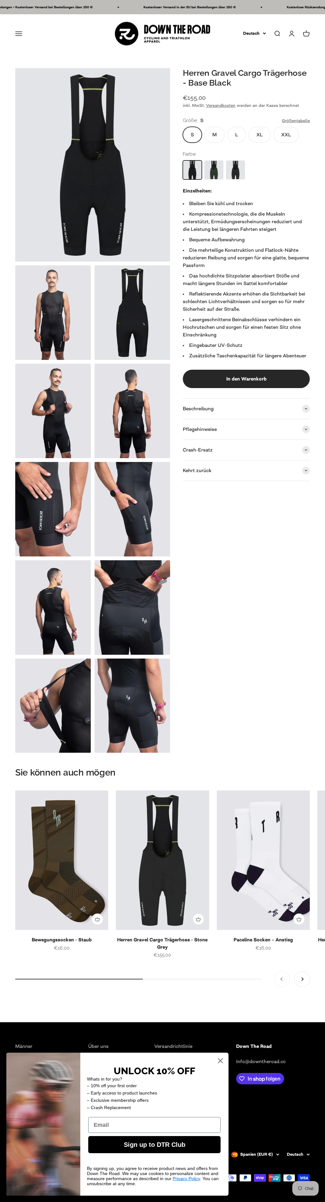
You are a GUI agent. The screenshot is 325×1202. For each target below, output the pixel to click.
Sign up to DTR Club (154, 1144)
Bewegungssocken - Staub (62, 939)
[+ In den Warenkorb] (97, 919)
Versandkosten (220, 105)
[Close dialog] (220, 1060)
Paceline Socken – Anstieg (263, 939)
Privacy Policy (186, 1178)
